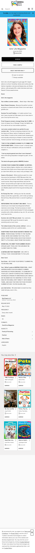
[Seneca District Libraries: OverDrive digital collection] (17, 3)
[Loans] (28, 9)
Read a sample (17, 65)
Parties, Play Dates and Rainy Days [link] (24, 409)
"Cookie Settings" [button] (24, 542)
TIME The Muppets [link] (10, 377)
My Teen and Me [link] (9, 409)
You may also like (7, 355)
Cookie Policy (8, 548)
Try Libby (5, 13)
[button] (18, 59)
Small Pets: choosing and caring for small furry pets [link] (10, 440)
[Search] (2, 9)
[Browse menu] (32, 9)
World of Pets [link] (22, 377)
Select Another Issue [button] (17, 70)
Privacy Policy (15, 533)
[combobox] (14, 9)
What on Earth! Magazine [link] (24, 440)
